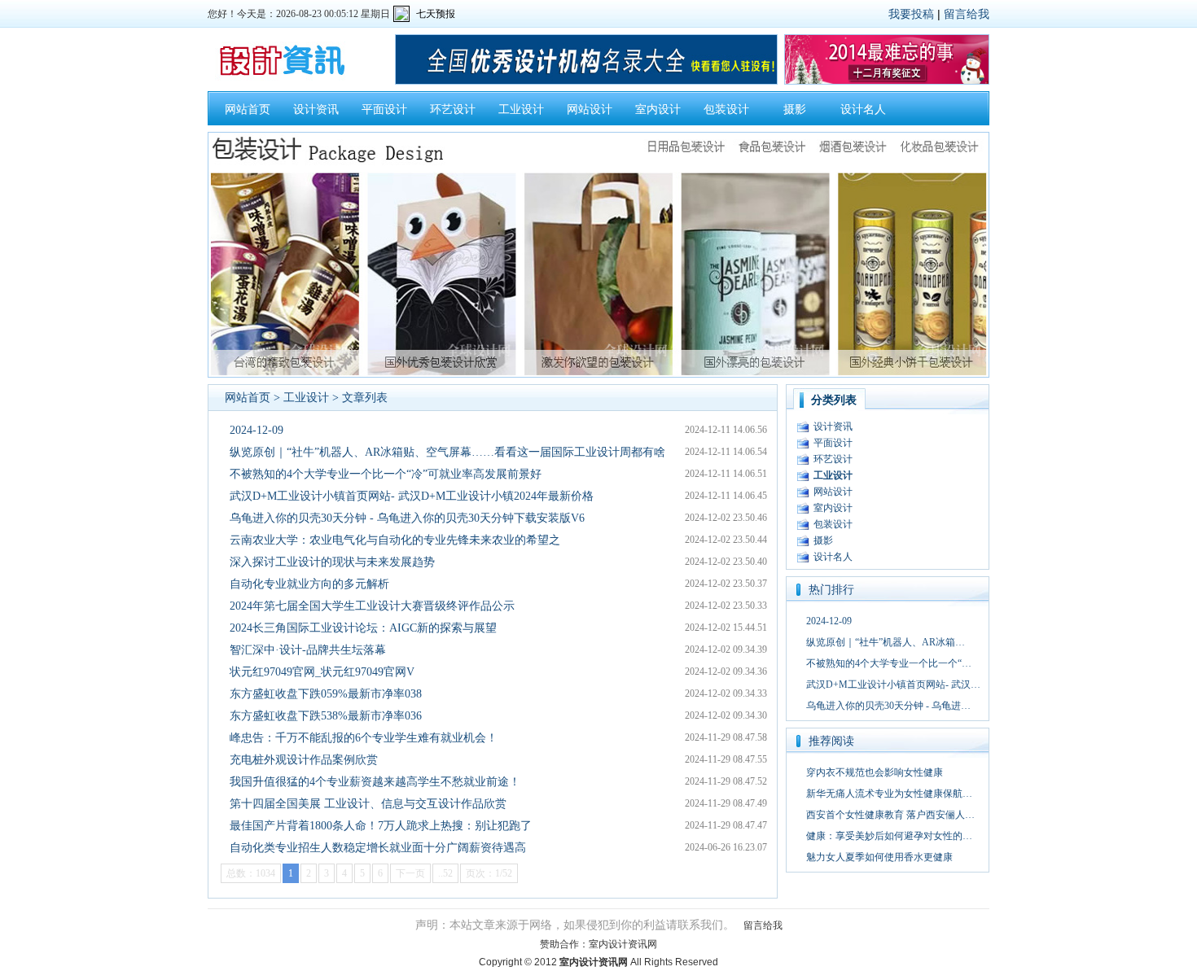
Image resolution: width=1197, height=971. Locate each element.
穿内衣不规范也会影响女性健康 (874, 772)
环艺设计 (453, 109)
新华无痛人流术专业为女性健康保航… (889, 793)
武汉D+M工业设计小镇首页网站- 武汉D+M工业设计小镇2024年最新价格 (412, 496)
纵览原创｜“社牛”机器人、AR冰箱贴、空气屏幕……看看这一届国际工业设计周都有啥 (447, 452)
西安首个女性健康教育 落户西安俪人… (890, 814)
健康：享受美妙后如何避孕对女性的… (889, 836)
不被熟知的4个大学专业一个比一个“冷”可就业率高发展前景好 (386, 474)
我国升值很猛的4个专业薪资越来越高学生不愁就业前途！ (375, 782)
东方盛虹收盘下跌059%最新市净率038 (326, 694)
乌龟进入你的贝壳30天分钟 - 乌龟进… (888, 705)
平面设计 (384, 109)
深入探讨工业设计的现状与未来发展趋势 (332, 562)
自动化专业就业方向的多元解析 (309, 584)
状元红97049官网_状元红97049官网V (322, 672)
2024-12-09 (256, 430)
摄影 (794, 109)
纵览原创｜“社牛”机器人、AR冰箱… (885, 642)
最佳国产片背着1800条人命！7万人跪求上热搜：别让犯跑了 (381, 826)
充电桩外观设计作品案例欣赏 (304, 760)
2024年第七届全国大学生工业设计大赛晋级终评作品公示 (372, 606)
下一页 (410, 873)
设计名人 (863, 109)
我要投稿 (911, 13)
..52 (445, 873)
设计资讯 (316, 109)
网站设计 (589, 109)
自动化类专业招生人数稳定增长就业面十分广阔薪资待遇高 (378, 848)
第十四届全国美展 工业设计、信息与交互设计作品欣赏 (368, 804)
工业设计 (521, 109)
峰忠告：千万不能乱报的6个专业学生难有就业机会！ (364, 738)
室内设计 (658, 109)
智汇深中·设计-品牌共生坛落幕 (308, 650)
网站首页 (247, 109)
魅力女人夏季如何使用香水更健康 (879, 857)
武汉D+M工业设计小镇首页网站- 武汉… (893, 684)
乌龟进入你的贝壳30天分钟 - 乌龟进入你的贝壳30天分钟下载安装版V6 (407, 518)
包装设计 (726, 109)
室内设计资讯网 (623, 944)
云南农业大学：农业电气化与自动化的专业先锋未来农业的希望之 (395, 540)
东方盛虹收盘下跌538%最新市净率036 (326, 716)
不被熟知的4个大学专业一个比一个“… (888, 663)
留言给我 (966, 13)
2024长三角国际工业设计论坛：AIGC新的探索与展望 (363, 628)
